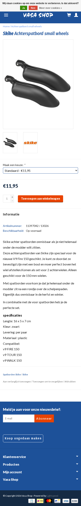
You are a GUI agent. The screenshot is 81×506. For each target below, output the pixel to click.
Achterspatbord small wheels (26, 26)
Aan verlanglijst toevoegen (17, 381)
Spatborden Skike (12, 374)
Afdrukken (70, 381)
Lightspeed (52, 495)
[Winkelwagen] (69, 15)
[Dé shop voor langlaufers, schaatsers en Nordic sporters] (38, 15)
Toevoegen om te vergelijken (47, 381)
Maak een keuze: (14, 165)
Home (6, 26)
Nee (33, 8)
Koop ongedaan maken (23, 438)
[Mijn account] (76, 15)
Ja (23, 8)
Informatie (11, 214)
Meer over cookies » (50, 8)
